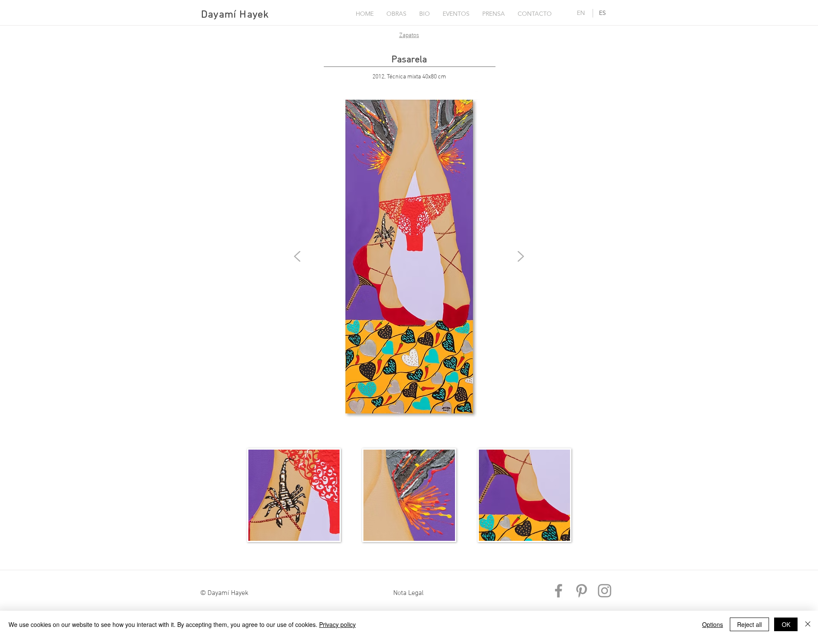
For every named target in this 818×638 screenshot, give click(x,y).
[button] (396, 13)
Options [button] (712, 624)
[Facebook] (558, 591)
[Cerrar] (808, 624)
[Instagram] (605, 591)
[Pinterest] (581, 591)
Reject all (749, 624)
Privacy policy (337, 624)
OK (786, 624)
